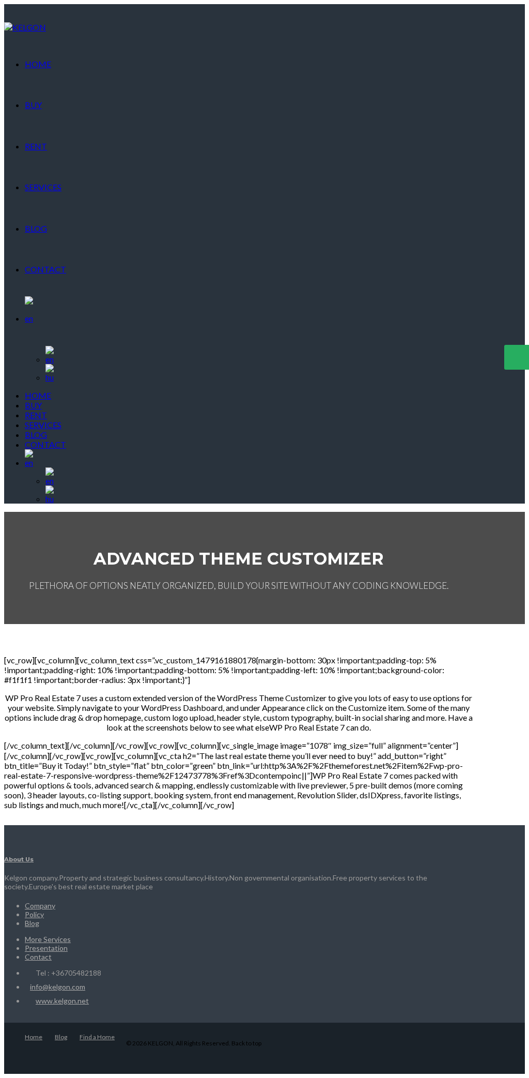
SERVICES (43, 187)
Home (33, 1037)
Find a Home (97, 1037)
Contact (38, 956)
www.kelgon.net (62, 1000)
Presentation (46, 948)
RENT (36, 146)
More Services (48, 939)
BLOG (36, 228)
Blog (32, 923)
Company (40, 905)
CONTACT (45, 269)
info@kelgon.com (57, 986)
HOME (38, 64)
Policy (34, 914)
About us (19, 859)
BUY (33, 105)
